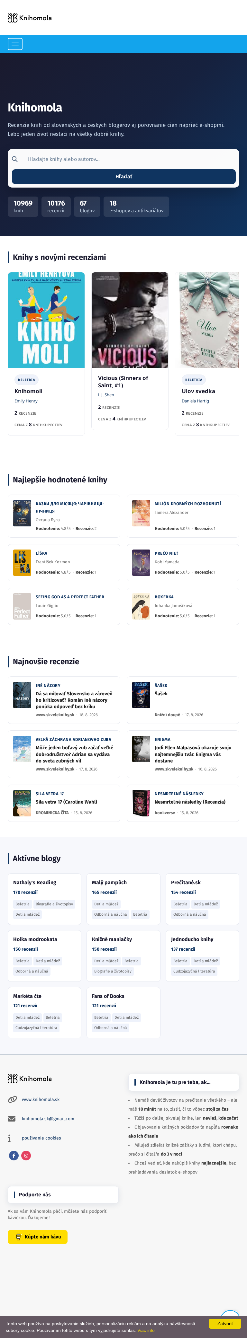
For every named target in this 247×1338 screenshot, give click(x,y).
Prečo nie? (166, 553)
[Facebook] (14, 1155)
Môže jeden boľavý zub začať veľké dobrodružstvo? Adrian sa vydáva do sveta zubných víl (74, 754)
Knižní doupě (168, 714)
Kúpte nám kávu (43, 1237)
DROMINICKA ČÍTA (53, 812)
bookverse (165, 812)
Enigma (162, 739)
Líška (42, 553)
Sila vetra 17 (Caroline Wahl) (66, 802)
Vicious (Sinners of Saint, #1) (123, 381)
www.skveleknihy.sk (55, 714)
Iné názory (48, 685)
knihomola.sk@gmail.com (48, 1119)
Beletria (26, 379)
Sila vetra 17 (50, 793)
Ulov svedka (198, 391)
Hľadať (123, 176)
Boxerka (164, 596)
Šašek (161, 685)
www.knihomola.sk (40, 1099)
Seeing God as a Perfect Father (70, 596)
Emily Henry (26, 401)
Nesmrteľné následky (179, 793)
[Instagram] (26, 1155)
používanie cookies (41, 1138)
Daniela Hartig (195, 401)
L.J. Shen (106, 395)
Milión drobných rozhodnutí (188, 503)
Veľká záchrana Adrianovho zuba (73, 739)
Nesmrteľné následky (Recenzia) (190, 802)
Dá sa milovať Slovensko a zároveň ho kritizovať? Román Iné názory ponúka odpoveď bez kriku (74, 700)
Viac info (146, 1330)
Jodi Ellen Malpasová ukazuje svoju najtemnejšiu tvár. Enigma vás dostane (193, 754)
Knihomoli (28, 391)
